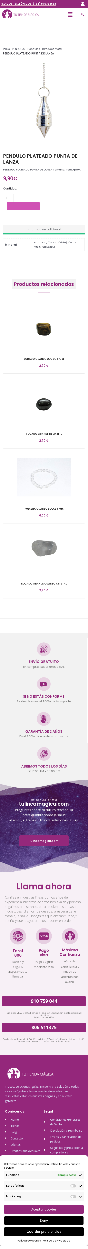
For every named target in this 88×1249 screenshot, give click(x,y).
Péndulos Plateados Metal (45, 49)
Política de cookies (29, 1240)
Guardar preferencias (44, 1232)
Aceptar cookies (44, 1209)
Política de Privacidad (56, 1240)
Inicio (6, 49)
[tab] (44, 229)
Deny (44, 1220)
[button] (82, 4)
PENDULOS (19, 49)
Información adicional (44, 229)
